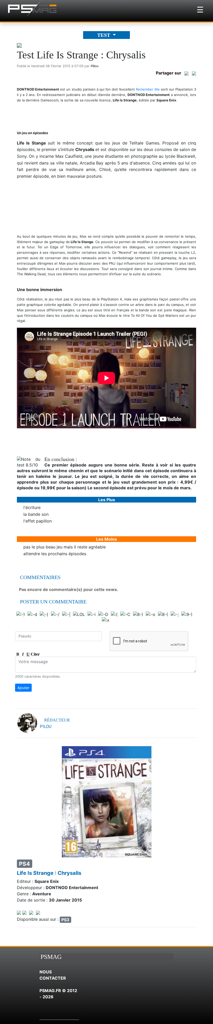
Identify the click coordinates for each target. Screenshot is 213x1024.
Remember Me (147, 89)
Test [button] (104, 35)
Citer (33, 654)
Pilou (94, 66)
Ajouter (23, 687)
